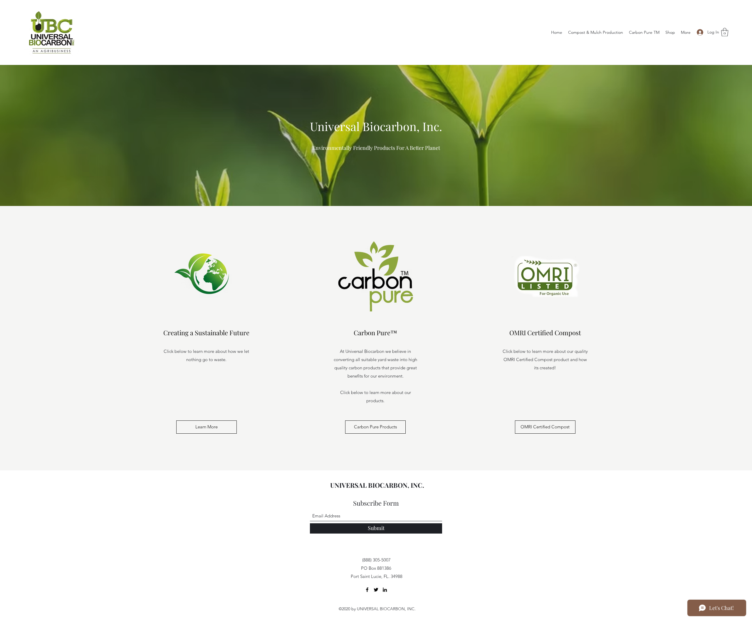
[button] (724, 32)
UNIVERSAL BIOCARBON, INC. (377, 485)
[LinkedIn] (385, 590)
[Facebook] (367, 590)
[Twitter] (376, 590)
